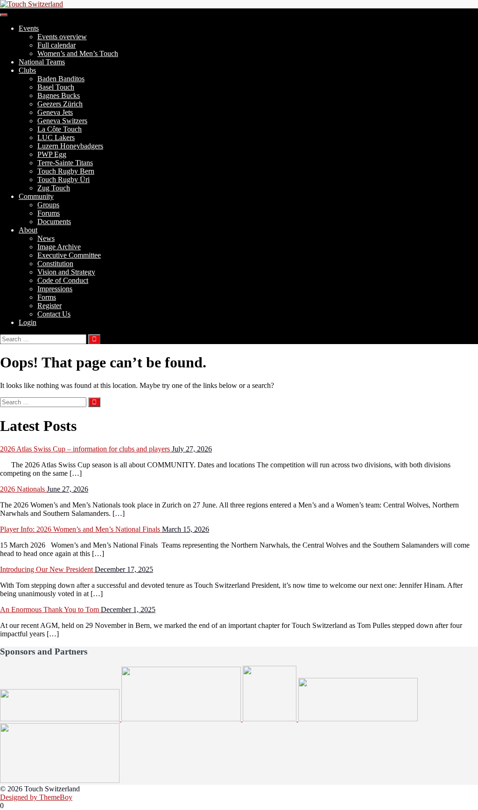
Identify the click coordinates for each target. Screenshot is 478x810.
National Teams (42, 62)
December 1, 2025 (128, 609)
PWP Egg (51, 154)
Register (49, 306)
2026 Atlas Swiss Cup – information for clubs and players (86, 449)
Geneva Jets (55, 112)
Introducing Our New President (47, 569)
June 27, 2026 (67, 489)
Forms (46, 297)
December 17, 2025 (124, 569)
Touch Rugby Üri (63, 179)
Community (36, 196)
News (46, 238)
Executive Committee (69, 255)
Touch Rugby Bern (65, 171)
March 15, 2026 (185, 529)
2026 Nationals (23, 489)
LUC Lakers (56, 137)
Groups (48, 205)
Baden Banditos (60, 79)
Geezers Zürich (60, 104)
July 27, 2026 (192, 449)
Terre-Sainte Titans (65, 163)
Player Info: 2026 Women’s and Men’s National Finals (81, 529)
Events (29, 28)
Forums (48, 213)
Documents (54, 221)
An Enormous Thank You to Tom (50, 609)
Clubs (27, 70)
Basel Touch (55, 87)
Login (27, 322)
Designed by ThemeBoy (36, 797)
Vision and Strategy (66, 272)
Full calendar (56, 45)
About (28, 230)
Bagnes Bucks (58, 95)
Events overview (62, 37)
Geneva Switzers (62, 121)
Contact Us (53, 314)
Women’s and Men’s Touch (77, 53)
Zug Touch (53, 188)
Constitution (55, 264)
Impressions (54, 289)
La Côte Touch (59, 129)
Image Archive (59, 247)
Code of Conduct (62, 280)
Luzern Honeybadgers (70, 146)
